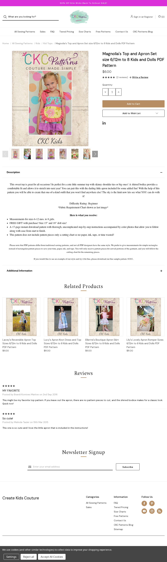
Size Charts (85, 31)
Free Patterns (103, 31)
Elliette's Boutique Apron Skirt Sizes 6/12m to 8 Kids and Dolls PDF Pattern (102, 343)
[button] (83, 172)
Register (148, 16)
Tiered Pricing (66, 31)
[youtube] (144, 511)
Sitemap (118, 529)
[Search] (6, 17)
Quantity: (107, 84)
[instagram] (152, 511)
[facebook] (144, 503)
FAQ (52, 31)
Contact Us (121, 31)
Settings (11, 557)
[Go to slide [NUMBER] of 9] (5, 154)
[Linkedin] (104, 123)
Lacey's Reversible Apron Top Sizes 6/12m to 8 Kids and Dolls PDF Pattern (19, 343)
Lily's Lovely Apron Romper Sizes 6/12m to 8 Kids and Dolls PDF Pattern (145, 343)
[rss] (159, 511)
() (163, 16)
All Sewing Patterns (24, 31)
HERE (130, 258)
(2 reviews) (122, 77)
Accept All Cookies (52, 557)
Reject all (28, 557)
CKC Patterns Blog (143, 31)
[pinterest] (152, 503)
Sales (43, 31)
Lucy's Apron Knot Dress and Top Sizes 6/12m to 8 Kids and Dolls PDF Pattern (62, 343)
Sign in (137, 16)
